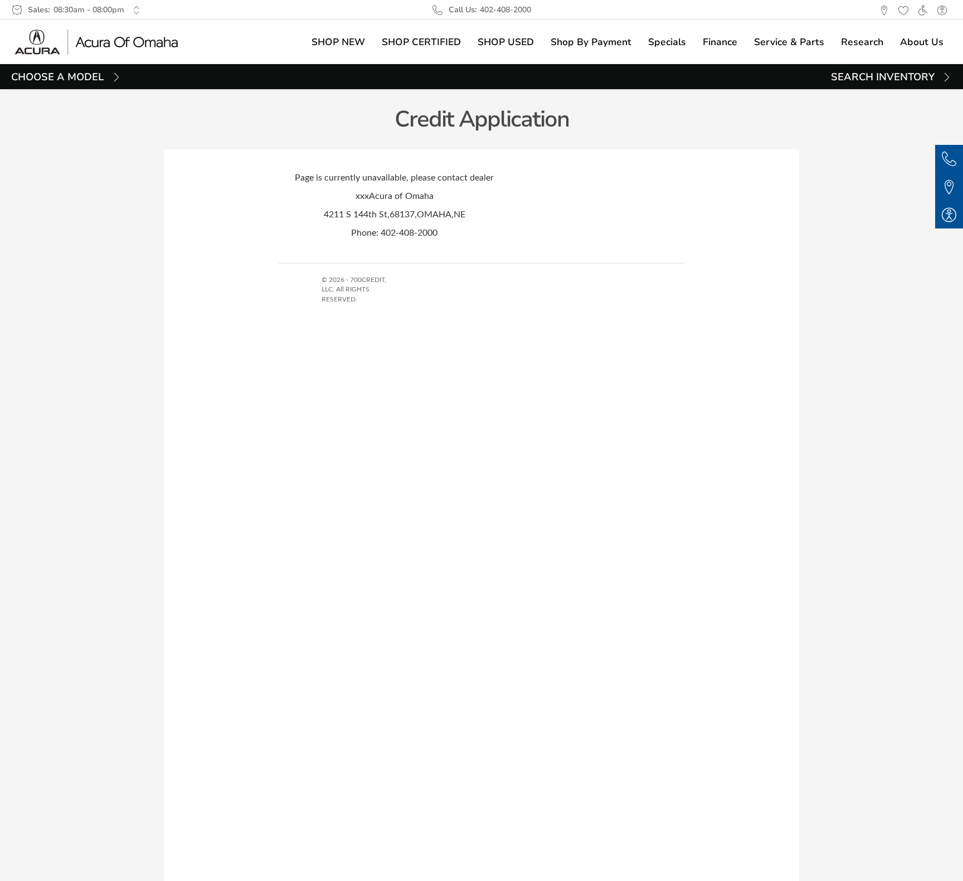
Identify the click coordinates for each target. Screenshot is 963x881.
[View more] (137, 10)
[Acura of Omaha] (96, 42)
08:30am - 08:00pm (89, 9)
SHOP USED (506, 42)
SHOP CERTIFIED (421, 42)
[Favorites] (903, 10)
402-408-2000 (505, 9)
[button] (883, 10)
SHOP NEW (338, 42)
